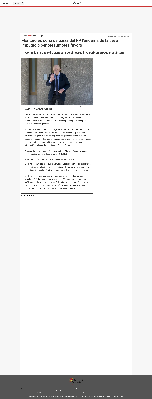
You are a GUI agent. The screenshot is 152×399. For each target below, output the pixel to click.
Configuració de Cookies (102, 396)
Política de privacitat (86, 396)
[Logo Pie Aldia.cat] (76, 384)
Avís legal (44, 396)
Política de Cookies (71, 396)
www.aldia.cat (56, 391)
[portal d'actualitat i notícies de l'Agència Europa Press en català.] (77, 5)
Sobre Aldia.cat (34, 396)
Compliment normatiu (56, 396)
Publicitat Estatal (118, 396)
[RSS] (76, 389)
